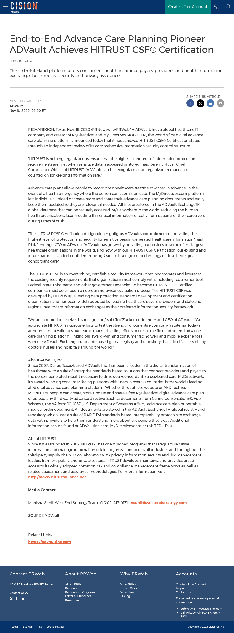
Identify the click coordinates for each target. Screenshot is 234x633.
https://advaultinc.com (49, 542)
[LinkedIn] (22, 598)
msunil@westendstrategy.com (158, 503)
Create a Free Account (191, 584)
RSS (39, 626)
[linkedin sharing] (210, 103)
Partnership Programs (80, 592)
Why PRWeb (128, 584)
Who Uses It (128, 592)
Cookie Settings (55, 626)
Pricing (125, 596)
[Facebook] (17, 598)
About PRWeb (74, 584)
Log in (180, 588)
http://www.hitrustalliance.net (57, 477)
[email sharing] (220, 103)
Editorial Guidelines (78, 596)
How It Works (129, 588)
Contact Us (17, 593)
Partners (71, 588)
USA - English (20, 61)
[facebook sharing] (190, 103)
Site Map (28, 626)
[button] (228, 7)
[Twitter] (12, 598)
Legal (15, 626)
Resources (72, 600)
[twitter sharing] (200, 103)
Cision (212, 626)
